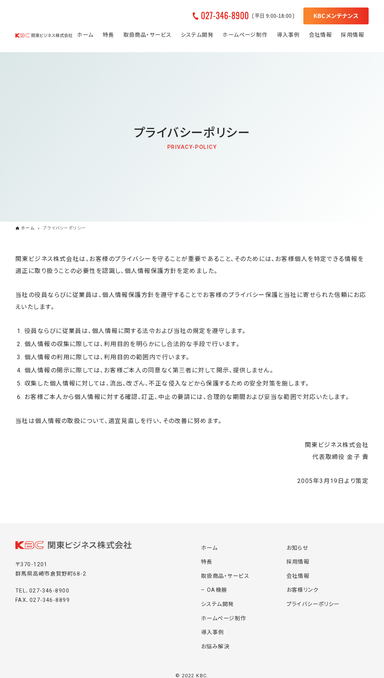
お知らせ (297, 548)
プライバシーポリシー (313, 604)
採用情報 (298, 562)
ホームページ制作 (223, 618)
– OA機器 (214, 590)
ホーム (209, 548)
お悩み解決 (215, 647)
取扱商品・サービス (225, 576)
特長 (207, 562)
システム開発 (217, 604)
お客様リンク (302, 590)
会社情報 (298, 576)
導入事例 (212, 632)
